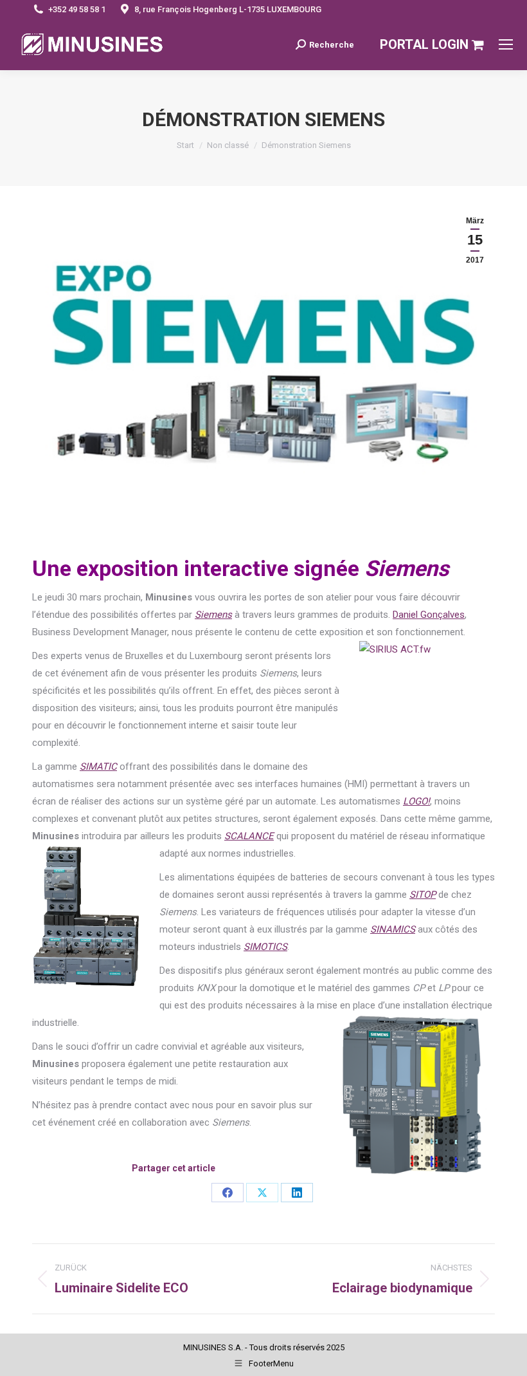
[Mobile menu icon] (505, 44)
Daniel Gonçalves (429, 614)
